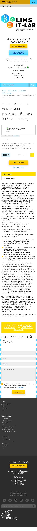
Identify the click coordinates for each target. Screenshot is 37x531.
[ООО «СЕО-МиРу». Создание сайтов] (18, 515)
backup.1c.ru (20, 223)
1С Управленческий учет (7, 429)
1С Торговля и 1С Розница (7, 427)
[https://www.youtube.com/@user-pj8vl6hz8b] (10, 500)
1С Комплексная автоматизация (9, 425)
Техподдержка (9, 178)
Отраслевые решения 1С (7, 441)
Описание (7, 174)
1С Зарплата (4, 422)
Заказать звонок (18, 46)
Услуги (3, 448)
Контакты (3, 406)
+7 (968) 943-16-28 (20, 68)
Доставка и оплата (5, 404)
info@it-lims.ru (18, 71)
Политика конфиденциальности (18, 495)
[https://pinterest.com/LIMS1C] (27, 500)
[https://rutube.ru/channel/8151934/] (21, 500)
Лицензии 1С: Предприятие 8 (8, 431)
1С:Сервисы (4, 446)
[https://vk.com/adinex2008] (4, 500)
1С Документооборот (6, 420)
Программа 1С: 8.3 (6, 439)
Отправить (18, 392)
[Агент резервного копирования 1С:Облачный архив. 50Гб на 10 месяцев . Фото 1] (19, 129)
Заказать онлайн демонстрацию (18, 52)
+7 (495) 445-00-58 (18, 461)
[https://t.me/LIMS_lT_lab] (32, 500)
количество (21, 155)
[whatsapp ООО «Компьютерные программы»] (28, 67)
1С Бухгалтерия (5, 418)
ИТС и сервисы (5, 443)
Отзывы (3, 410)
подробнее (21, 387)
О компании (4, 408)
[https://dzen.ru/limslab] (15, 500)
